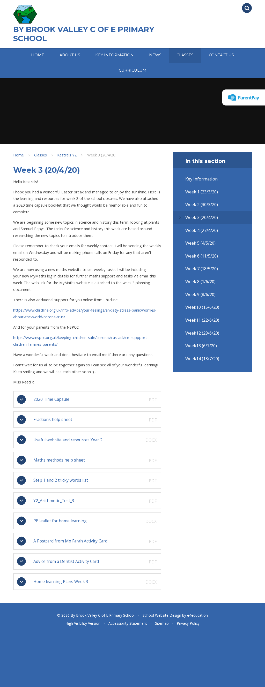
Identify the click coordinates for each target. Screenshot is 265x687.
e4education (197, 615)
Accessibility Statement (127, 623)
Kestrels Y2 (67, 154)
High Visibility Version (82, 623)
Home (18, 154)
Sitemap (162, 623)
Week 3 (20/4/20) (101, 154)
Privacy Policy (188, 623)
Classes (40, 154)
